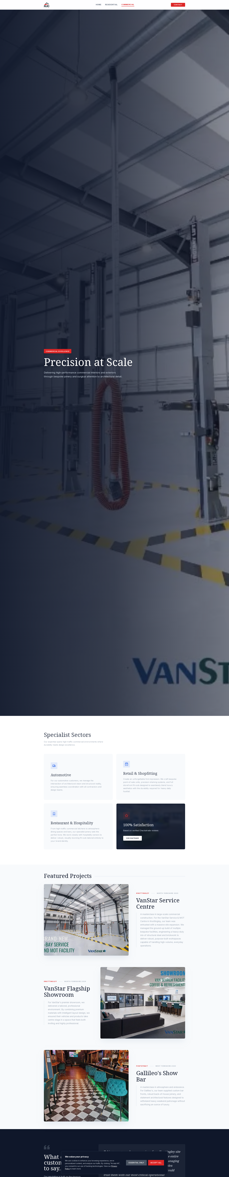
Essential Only (136, 1163)
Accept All (156, 1163)
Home (98, 5)
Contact (178, 5)
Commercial (127, 5)
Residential (111, 5)
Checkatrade (132, 838)
